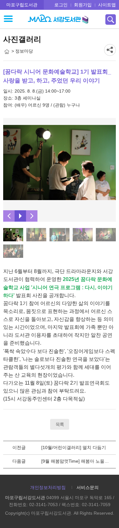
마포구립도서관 (21, 4)
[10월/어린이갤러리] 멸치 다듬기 (73, 447)
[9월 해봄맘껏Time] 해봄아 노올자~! (77, 461)
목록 (60, 424)
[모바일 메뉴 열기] (8, 19)
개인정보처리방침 (48, 487)
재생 (20, 216)
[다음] (31, 216)
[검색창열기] (110, 19)
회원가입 (83, 4)
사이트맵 (107, 4)
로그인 (61, 4)
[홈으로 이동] (6, 52)
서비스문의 (87, 487)
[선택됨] (13, 234)
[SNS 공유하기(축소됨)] (110, 50)
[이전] (9, 216)
